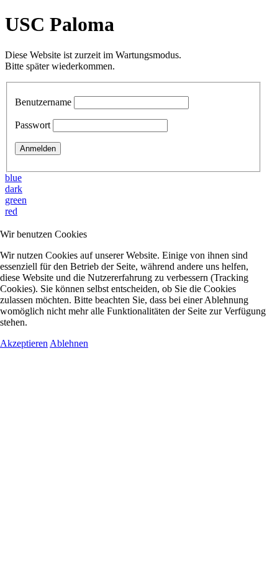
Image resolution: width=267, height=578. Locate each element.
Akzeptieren (24, 343)
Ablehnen (69, 343)
